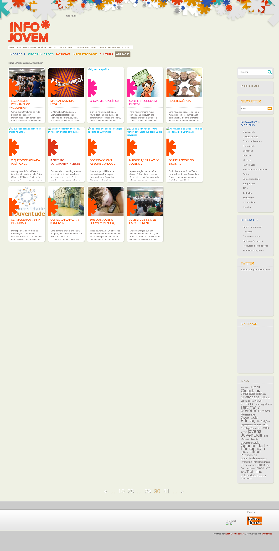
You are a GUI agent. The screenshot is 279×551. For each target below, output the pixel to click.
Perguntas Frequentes (86, 47)
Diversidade (249, 146)
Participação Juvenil (253, 241)
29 (148, 491)
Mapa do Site (114, 47)
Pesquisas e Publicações (255, 245)
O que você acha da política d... (25, 162)
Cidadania (251, 390)
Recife (264, 459)
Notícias (63, 54)
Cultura (106, 54)
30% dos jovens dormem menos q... (103, 221)
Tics (243, 472)
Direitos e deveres (250, 409)
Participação (249, 164)
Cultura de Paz (250, 136)
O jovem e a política (104, 100)
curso (258, 400)
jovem (244, 432)
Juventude (251, 435)
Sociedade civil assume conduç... (102, 162)
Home (11, 47)
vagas (261, 475)
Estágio (265, 428)
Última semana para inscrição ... (25, 221)
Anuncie (122, 54)
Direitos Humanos (255, 412)
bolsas (247, 387)
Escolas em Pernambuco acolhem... (20, 104)
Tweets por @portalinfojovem (256, 269)
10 (121, 491)
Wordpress (267, 534)
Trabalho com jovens (253, 250)
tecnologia (251, 468)
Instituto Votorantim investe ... (65, 164)
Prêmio (259, 459)
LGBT (265, 436)
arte (242, 387)
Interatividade (85, 54)
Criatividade (249, 132)
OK (269, 108)
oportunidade (250, 442)
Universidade (248, 475)
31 (166, 491)
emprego (262, 424)
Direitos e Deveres (252, 141)
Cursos (247, 404)
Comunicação (248, 393)
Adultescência (180, 100)
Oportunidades (41, 54)
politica (244, 452)
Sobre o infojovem (26, 47)
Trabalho (247, 193)
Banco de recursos (252, 227)
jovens (254, 431)
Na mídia (42, 47)
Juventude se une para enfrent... (142, 221)
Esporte (247, 155)
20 (130, 491)
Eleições (265, 421)
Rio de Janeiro (248, 465)
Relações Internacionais (255, 169)
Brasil (255, 387)
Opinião (247, 207)
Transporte (248, 197)
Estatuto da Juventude (250, 428)
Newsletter (66, 47)
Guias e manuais (251, 236)
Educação (248, 150)
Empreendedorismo (248, 425)
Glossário (248, 231)
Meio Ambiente (249, 439)
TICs (245, 188)
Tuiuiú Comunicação (234, 534)
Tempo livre (262, 468)
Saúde (246, 174)
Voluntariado (249, 202)
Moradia (247, 160)
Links (103, 47)
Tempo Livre (249, 183)
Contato (126, 47)
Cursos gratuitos (262, 404)
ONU (261, 439)
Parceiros (53, 47)
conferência (261, 394)
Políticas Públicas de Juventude (251, 455)
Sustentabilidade (251, 179)
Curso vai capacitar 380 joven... (65, 221)
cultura (265, 397)
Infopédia (18, 54)
